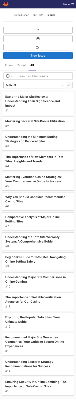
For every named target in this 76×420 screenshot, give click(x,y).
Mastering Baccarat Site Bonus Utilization (35, 121)
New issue (38, 55)
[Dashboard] (6, 4)
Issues (52, 14)
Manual (11, 85)
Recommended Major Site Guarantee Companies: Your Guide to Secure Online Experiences (34, 341)
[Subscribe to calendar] (38, 38)
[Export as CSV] (37, 47)
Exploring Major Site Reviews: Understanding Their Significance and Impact (32, 101)
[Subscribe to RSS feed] (38, 30)
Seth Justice (21, 14)
